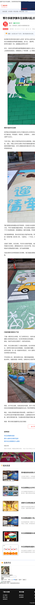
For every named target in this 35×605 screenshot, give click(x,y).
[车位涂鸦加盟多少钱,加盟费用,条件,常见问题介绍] (10, 521)
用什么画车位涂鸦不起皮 (11, 438)
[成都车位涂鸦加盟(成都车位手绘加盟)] (10, 506)
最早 (20, 579)
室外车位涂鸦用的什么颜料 (12, 441)
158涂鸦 (4, 6)
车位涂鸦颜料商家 (9, 435)
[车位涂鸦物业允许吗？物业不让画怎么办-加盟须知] (10, 490)
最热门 (24, 579)
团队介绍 (5, 597)
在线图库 (21, 597)
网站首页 (24, 8)
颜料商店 (21, 595)
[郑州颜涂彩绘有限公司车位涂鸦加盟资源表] (10, 475)
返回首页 (5, 599)
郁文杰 (10, 23)
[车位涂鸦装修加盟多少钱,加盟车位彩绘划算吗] (10, 549)
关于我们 (5, 595)
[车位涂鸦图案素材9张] (10, 536)
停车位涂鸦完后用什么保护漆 (10, 457)
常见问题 (16, 11)
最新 (16, 579)
